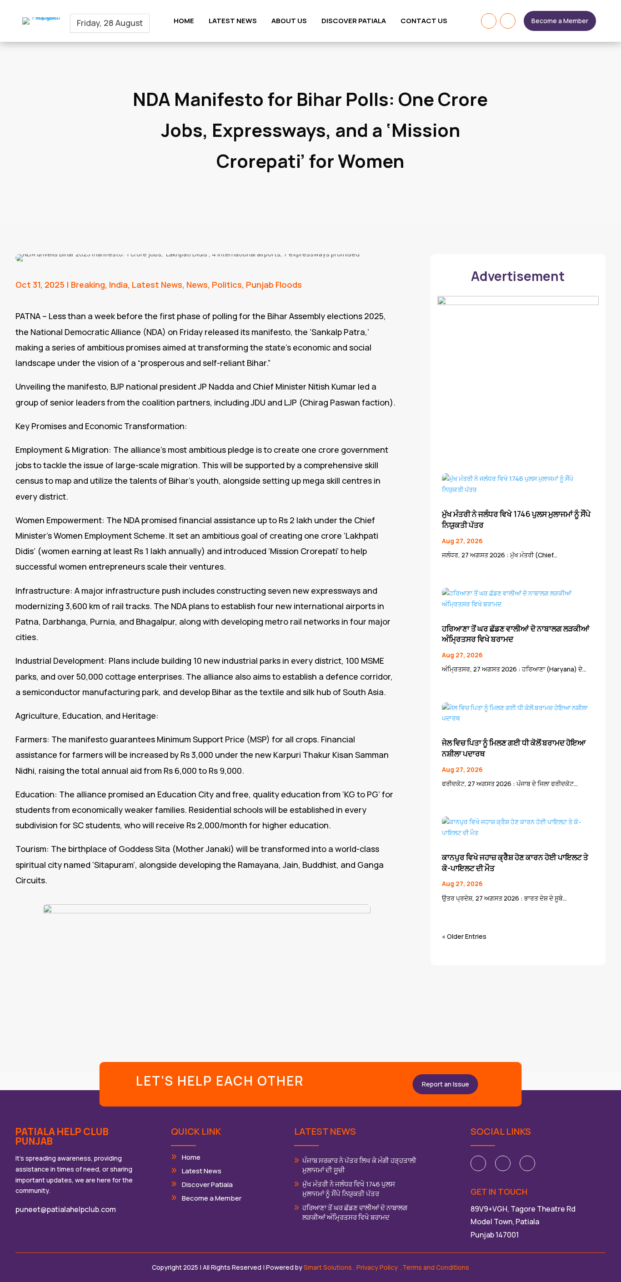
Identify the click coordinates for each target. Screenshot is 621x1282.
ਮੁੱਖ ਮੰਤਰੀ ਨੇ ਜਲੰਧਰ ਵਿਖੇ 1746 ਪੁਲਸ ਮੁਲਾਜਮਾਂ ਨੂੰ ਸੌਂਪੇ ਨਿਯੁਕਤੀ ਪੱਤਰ (348, 1188)
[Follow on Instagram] (508, 21)
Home (184, 21)
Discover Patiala (353, 21)
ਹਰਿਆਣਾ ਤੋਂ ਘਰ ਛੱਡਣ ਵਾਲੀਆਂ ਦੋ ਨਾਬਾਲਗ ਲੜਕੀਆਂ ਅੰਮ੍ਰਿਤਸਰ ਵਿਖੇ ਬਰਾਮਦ (354, 1212)
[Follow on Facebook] (488, 21)
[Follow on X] (503, 1163)
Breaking (88, 284)
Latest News (157, 284)
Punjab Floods (274, 284)
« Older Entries (464, 936)
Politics (227, 284)
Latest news (233, 21)
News (197, 284)
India (118, 284)
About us (289, 21)
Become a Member (559, 20)
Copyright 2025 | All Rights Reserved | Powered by (252, 1267)
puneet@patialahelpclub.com (65, 1209)
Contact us (424, 21)
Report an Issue (445, 1084)
